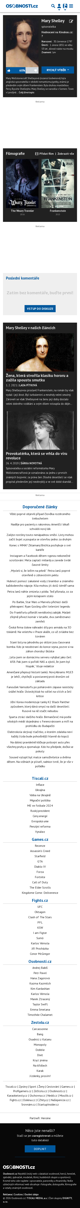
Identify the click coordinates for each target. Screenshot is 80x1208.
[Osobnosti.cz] (22, 5)
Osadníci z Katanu (40, 1039)
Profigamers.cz (22, 1091)
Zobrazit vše (65, 153)
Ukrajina (40, 790)
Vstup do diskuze (40, 308)
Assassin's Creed (40, 851)
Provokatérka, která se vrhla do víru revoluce (36, 456)
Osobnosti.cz (40, 961)
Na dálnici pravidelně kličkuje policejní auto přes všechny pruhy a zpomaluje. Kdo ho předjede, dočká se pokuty (40, 746)
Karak (40, 1071)
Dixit (40, 1055)
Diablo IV (40, 866)
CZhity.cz (43, 1100)
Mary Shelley (53, 20)
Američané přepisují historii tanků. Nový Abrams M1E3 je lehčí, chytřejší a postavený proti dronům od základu (40, 676)
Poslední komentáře (22, 278)
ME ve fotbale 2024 (40, 805)
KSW (40, 927)
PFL (40, 922)
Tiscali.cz (40, 778)
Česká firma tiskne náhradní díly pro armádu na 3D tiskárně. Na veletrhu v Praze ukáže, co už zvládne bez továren (40, 631)
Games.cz (40, 839)
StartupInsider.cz (48, 1104)
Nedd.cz (52, 1095)
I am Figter (40, 933)
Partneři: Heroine (40, 1118)
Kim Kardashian (40, 988)
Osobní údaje (31, 1194)
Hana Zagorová (40, 978)
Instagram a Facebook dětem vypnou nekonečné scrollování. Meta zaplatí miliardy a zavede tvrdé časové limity (40, 560)
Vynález (40, 832)
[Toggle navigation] (71, 5)
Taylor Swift (40, 1004)
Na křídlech (40, 1065)
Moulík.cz (65, 1095)
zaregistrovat (41, 1135)
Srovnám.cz (28, 1104)
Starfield (40, 856)
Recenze (40, 846)
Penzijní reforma (40, 826)
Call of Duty (40, 882)
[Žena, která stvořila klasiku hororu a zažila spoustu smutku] (40, 352)
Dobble (40, 1050)
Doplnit (40, 1149)
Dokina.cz (29, 1100)
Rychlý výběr (57, 70)
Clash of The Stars (40, 917)
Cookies (18, 1194)
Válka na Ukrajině (40, 795)
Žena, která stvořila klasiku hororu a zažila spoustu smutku (37, 378)
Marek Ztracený (40, 999)
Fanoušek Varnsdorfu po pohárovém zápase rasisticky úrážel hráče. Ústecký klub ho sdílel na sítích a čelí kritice (40, 691)
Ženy (41, 1086)
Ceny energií (40, 816)
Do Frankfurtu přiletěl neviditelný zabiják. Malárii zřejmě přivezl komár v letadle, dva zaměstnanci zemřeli (40, 617)
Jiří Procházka (40, 948)
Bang (40, 1034)
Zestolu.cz (40, 1022)
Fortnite (40, 877)
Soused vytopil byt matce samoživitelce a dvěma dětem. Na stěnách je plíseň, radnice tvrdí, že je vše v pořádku (40, 761)
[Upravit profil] (71, 21)
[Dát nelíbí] (32, 70)
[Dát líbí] (12, 70)
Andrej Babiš (40, 968)
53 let (44, 48)
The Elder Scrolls (40, 887)
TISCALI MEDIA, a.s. (37, 1198)
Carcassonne (40, 1029)
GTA (40, 861)
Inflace (40, 784)
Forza (40, 872)
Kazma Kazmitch (40, 983)
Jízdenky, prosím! (40, 1076)
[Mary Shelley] (22, 42)
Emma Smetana (40, 1009)
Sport (32, 1086)
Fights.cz (40, 900)
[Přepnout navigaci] (59, 5)
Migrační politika (40, 800)
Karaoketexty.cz (17, 1095)
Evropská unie (40, 821)
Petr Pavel (40, 973)
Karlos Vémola (40, 943)
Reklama (7, 1194)
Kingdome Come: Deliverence (40, 893)
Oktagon (40, 912)
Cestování (53, 1086)
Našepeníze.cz (60, 1100)
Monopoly (40, 1044)
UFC (40, 907)
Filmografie (15, 153)
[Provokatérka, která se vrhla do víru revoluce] (40, 430)
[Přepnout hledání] (53, 5)
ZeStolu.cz (40, 1091)
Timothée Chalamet (40, 1015)
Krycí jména (40, 1060)
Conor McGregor (40, 954)
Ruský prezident (40, 811)
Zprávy (23, 1086)
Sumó (40, 938)
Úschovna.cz (37, 1095)
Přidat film (46, 153)
